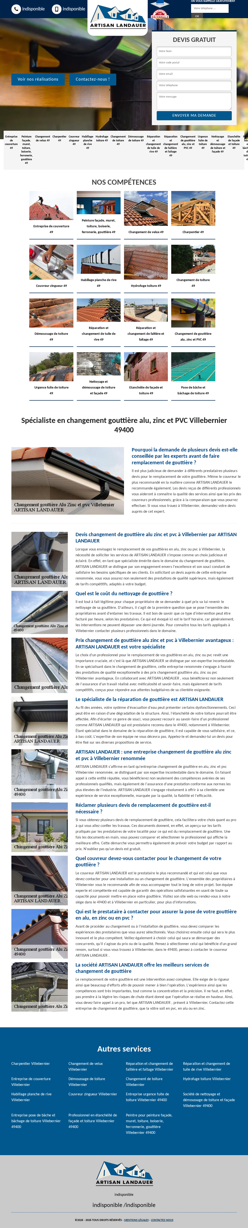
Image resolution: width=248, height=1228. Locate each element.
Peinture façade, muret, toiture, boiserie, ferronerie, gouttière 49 (26, 150)
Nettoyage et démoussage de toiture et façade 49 (217, 144)
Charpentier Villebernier (30, 1064)
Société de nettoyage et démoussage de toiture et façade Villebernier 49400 (209, 1100)
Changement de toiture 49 (118, 140)
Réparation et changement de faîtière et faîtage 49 (170, 146)
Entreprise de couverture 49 (11, 142)
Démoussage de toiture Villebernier (87, 1082)
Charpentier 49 (59, 138)
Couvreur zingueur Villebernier (93, 1094)
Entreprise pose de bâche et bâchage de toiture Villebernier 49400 (36, 1121)
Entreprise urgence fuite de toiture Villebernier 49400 (147, 1097)
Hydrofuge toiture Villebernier (207, 1079)
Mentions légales (136, 1220)
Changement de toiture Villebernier (144, 1082)
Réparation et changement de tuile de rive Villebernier (206, 1067)
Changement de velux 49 (42, 138)
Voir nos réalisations (38, 79)
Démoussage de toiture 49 (136, 138)
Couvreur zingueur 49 (74, 140)
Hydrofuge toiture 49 (102, 138)
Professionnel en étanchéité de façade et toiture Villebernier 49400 (93, 1121)
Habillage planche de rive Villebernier (31, 1097)
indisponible (33, 9)
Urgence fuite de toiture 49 (203, 142)
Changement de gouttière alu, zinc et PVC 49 (187, 142)
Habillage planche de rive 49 (87, 142)
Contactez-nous (162, 1220)
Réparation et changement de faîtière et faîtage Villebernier (149, 1067)
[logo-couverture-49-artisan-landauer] (124, 1173)
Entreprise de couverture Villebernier (31, 1082)
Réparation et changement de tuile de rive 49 (153, 144)
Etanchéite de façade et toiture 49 (234, 142)
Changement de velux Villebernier (86, 1067)
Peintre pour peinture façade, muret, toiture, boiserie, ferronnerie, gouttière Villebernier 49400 (149, 1124)
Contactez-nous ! (93, 79)
